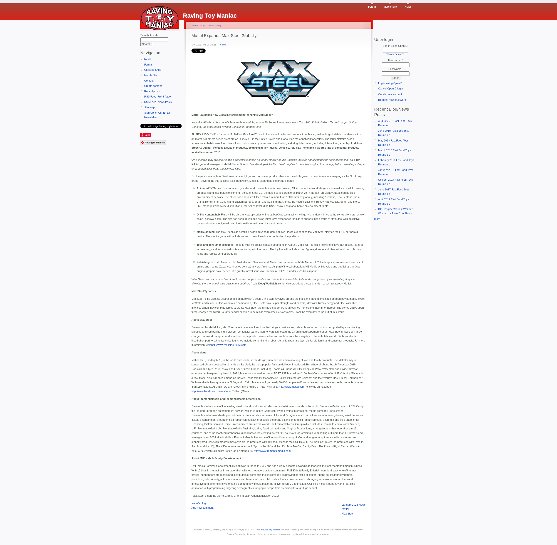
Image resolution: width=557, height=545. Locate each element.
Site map (149, 107)
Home (194, 25)
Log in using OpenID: (395, 45)
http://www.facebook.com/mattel (209, 391)
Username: (395, 60)
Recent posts (152, 91)
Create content (153, 85)
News (408, 6)
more (377, 218)
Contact (148, 80)
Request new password (392, 99)
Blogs (203, 25)
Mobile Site (390, 6)
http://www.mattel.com (291, 386)
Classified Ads (152, 69)
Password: (395, 69)
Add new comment (202, 507)
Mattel (345, 509)
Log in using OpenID (390, 83)
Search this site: (149, 35)
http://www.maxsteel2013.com (228, 345)
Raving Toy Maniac (270, 529)
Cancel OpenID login (390, 88)
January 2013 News (354, 504)
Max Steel (348, 513)
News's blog (214, 25)
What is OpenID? (395, 54)
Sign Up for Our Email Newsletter (157, 115)
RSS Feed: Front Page (157, 96)
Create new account (390, 94)
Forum (372, 6)
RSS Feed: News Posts (158, 102)
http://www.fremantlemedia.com (272, 450)
